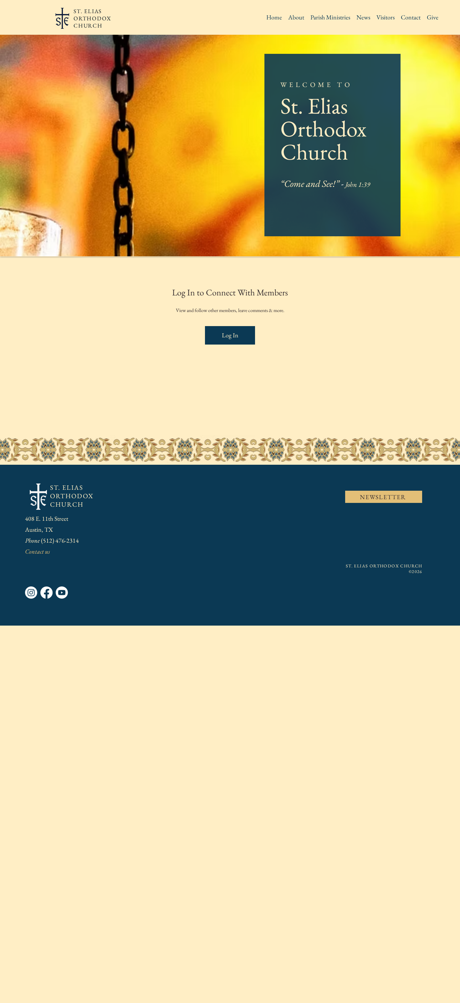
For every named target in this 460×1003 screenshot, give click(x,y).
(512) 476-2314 (60, 540)
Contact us (37, 551)
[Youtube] (62, 592)
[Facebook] (46, 592)
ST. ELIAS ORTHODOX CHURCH (72, 496)
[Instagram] (31, 592)
